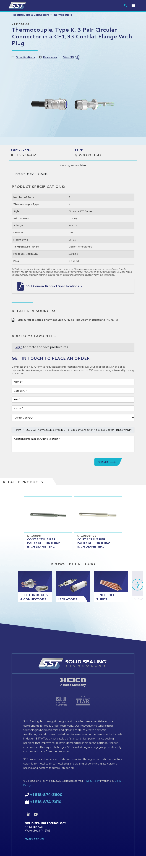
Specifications (25, 57)
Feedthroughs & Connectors (30, 14)
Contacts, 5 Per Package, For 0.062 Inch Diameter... (43, 542)
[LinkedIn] (28, 814)
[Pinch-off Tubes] (111, 586)
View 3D (68, 57)
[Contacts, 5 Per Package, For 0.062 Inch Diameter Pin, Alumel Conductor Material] (98, 514)
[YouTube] (35, 814)
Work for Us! (34, 839)
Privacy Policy (92, 780)
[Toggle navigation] (133, 5)
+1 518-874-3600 (46, 794)
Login (18, 347)
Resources (50, 57)
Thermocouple (62, 14)
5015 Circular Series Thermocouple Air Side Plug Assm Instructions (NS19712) (68, 319)
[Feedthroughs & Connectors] (35, 586)
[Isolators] (73, 586)
